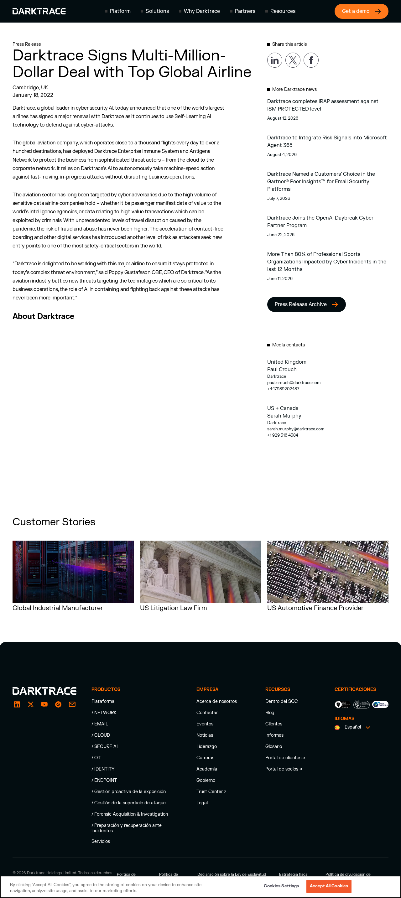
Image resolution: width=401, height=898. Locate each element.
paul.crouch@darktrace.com (293, 382)
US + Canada (283, 408)
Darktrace (276, 376)
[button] (118, 11)
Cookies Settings (281, 886)
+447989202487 (283, 389)
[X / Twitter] (30, 704)
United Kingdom (286, 362)
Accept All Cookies (329, 886)
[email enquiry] (72, 704)
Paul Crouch (282, 369)
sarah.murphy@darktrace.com (295, 429)
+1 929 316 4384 (282, 435)
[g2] (58, 704)
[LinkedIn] (17, 704)
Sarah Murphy (284, 416)
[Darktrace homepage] (39, 11)
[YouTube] (44, 704)
